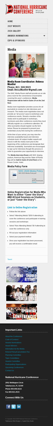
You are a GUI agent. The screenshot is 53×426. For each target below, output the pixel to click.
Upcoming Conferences (14, 367)
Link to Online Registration (22, 207)
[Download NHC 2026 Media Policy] (13, 179)
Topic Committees (12, 358)
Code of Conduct (11, 340)
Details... (35, 182)
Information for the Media (14, 349)
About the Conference (13, 336)
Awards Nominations (18, 35)
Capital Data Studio (28, 421)
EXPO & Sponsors (16, 40)
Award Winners (11, 346)
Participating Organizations (15, 364)
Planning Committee (13, 355)
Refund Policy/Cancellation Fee (17, 352)
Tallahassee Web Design (12, 421)
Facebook (9, 406)
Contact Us (9, 371)
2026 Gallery (14, 30)
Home (10, 21)
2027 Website (14, 26)
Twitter (14, 406)
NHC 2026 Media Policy (31, 171)
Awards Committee (12, 361)
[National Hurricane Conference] (26, 8)
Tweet (9, 259)
